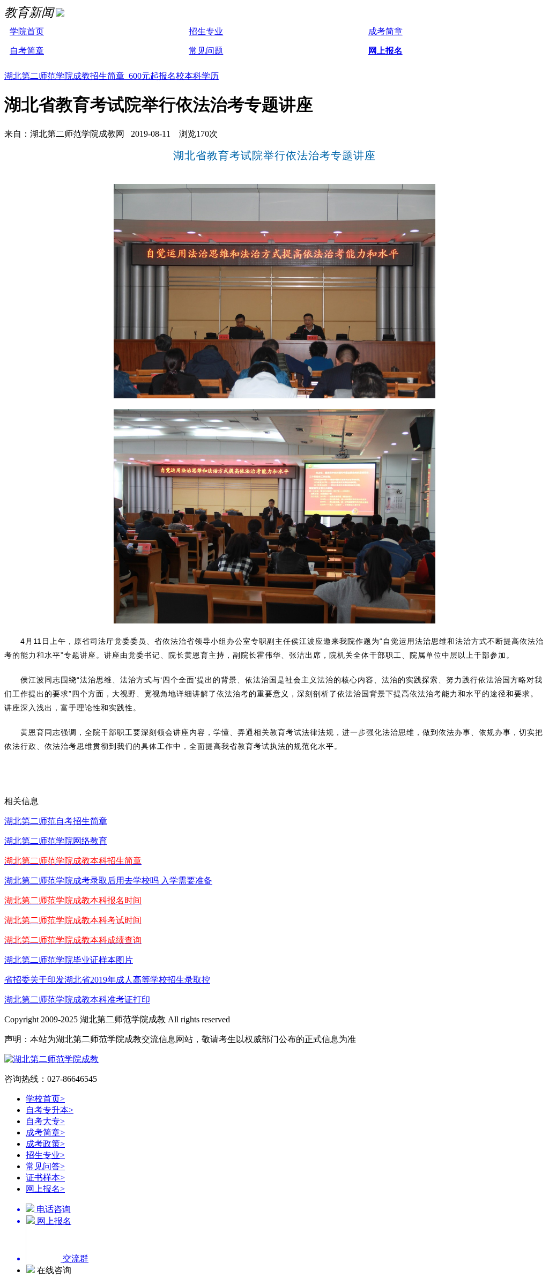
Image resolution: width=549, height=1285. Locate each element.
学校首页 (45, 1098)
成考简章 (385, 31)
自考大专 (45, 1121)
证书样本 (45, 1177)
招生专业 (206, 31)
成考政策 (45, 1143)
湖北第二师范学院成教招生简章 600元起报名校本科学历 (111, 75)
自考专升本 (49, 1110)
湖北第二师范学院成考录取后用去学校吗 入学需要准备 (108, 880)
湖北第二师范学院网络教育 (55, 840)
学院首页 (27, 31)
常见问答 (45, 1166)
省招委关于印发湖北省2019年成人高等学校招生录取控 (107, 979)
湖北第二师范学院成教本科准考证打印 (77, 999)
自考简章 (27, 50)
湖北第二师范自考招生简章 (55, 821)
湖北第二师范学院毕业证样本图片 (68, 959)
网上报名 (385, 50)
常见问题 (206, 50)
